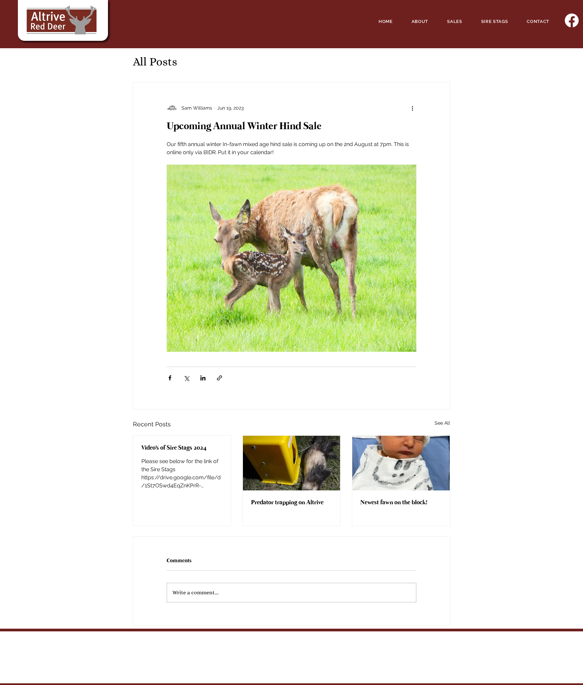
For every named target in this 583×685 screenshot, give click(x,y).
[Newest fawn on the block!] (401, 463)
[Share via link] (219, 378)
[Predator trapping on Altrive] (291, 463)
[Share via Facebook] (170, 378)
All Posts (155, 61)
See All (442, 423)
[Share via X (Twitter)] (186, 378)
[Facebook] (572, 20)
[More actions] (412, 108)
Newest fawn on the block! (393, 502)
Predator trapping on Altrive (287, 502)
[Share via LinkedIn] (203, 378)
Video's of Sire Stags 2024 (173, 448)
